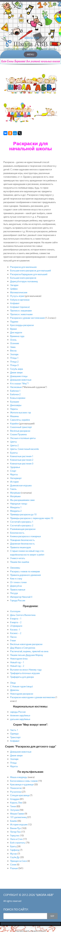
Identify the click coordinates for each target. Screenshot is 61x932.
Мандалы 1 (16, 507)
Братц (13, 846)
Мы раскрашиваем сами (22, 500)
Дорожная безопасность (22, 543)
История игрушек (18, 824)
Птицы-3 (14, 365)
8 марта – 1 (15, 618)
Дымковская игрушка (21, 485)
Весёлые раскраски (20, 430)
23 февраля (16, 625)
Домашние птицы (18, 376)
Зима (12, 347)
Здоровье (15, 467)
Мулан (13, 853)
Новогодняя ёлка (18, 658)
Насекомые (16, 387)
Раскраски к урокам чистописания (27, 317)
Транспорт (15, 737)
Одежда (14, 733)
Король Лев (16, 802)
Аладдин (14, 799)
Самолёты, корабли (20, 419)
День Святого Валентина (22, 615)
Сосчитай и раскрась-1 (21, 521)
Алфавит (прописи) (20, 307)
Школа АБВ (30, 43)
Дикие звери (16, 372)
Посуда (14, 593)
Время (13, 328)
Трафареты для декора (22, 676)
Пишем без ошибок (19, 561)
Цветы (13, 441)
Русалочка (15, 791)
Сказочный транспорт (21, 427)
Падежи (14, 321)
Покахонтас (16, 788)
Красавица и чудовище (22, 784)
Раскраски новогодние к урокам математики (32, 697)
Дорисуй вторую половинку (24, 281)
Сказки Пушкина (18, 434)
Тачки (13, 806)
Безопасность (17, 532)
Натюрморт (16, 478)
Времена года (17, 336)
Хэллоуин (15, 611)
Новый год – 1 (17, 662)
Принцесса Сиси (18, 860)
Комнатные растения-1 (21, 456)
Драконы (14, 689)
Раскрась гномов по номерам (25, 571)
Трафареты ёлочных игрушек (25, 673)
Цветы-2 (14, 445)
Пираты (14, 408)
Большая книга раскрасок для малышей (30, 270)
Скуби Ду (14, 857)
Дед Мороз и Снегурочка (22, 647)
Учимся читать (17, 558)
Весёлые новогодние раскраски (26, 644)
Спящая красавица (19, 795)
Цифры (14, 288)
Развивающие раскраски (22, 529)
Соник (13, 864)
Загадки (14, 285)
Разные (14, 868)
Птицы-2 (14, 361)
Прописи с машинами (21, 310)
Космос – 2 (15, 633)
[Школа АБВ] (30, 38)
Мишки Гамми (17, 813)
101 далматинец (18, 817)
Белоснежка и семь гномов (24, 780)
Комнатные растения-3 (21, 463)
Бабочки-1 (15, 390)
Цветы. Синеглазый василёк (24, 448)
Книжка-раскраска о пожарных (25, 536)
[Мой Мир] (15, 133)
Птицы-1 (14, 357)
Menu (30, 54)
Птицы (13, 762)
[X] (20, 133)
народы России (18, 711)
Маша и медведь (18, 777)
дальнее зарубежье (20, 719)
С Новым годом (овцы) (21, 686)
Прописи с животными (21, 314)
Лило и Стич (16, 839)
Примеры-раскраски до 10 (23, 514)
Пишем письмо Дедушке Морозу (26, 655)
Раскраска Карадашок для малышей (28, 274)
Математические (18, 292)
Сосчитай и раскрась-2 (21, 525)
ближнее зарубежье (20, 715)
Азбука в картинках (20, 299)
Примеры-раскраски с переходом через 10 (31, 518)
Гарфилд (14, 849)
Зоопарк (14, 354)
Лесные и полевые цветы (23, 438)
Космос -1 (15, 629)
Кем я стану (16, 578)
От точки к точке (18, 582)
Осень (13, 339)
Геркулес (14, 835)
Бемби (13, 820)
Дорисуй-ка (16, 585)
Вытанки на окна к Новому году (26, 669)
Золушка (14, 809)
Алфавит (14, 303)
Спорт (13, 470)
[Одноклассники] (10, 133)
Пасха (13, 636)
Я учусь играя (17, 295)
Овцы (13, 682)
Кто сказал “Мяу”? (19, 383)
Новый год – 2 (17, 665)
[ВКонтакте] (5, 133)
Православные (17, 589)
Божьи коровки (17, 397)
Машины (14, 416)
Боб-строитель (17, 842)
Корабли (14, 423)
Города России (17, 600)
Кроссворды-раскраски (22, 325)
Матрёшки (15, 492)
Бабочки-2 (15, 394)
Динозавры (15, 405)
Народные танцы (18, 503)
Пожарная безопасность (22, 540)
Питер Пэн (15, 831)
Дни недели (16, 332)
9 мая (13, 640)
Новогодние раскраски (21, 693)
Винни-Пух (15, 828)
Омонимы (15, 567)
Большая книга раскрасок (23, 277)
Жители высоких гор (20, 412)
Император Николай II (21, 596)
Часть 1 (14, 730)
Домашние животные (20, 379)
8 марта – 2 (15, 622)
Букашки (14, 401)
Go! (52, 916)
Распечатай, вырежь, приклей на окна (29, 651)
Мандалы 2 (16, 510)
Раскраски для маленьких (23, 266)
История (14, 481)
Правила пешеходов (20, 547)
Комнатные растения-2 (21, 459)
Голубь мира (16, 368)
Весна (13, 350)
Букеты (14, 452)
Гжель (13, 489)
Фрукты (14, 474)
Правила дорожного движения (25, 575)
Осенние (14, 343)
